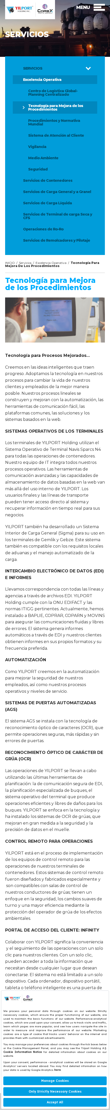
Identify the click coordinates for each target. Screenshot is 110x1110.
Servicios (25, 263)
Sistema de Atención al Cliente (56, 135)
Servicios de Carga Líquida (47, 203)
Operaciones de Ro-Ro (43, 229)
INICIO (10, 263)
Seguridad (38, 169)
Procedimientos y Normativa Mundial (54, 122)
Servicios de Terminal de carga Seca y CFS (57, 216)
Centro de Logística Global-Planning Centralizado (53, 93)
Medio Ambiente (43, 158)
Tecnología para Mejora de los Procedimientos (55, 107)
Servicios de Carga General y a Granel (57, 191)
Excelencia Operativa (42, 79)
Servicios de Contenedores (47, 180)
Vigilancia (37, 146)
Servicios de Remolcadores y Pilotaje (56, 240)
